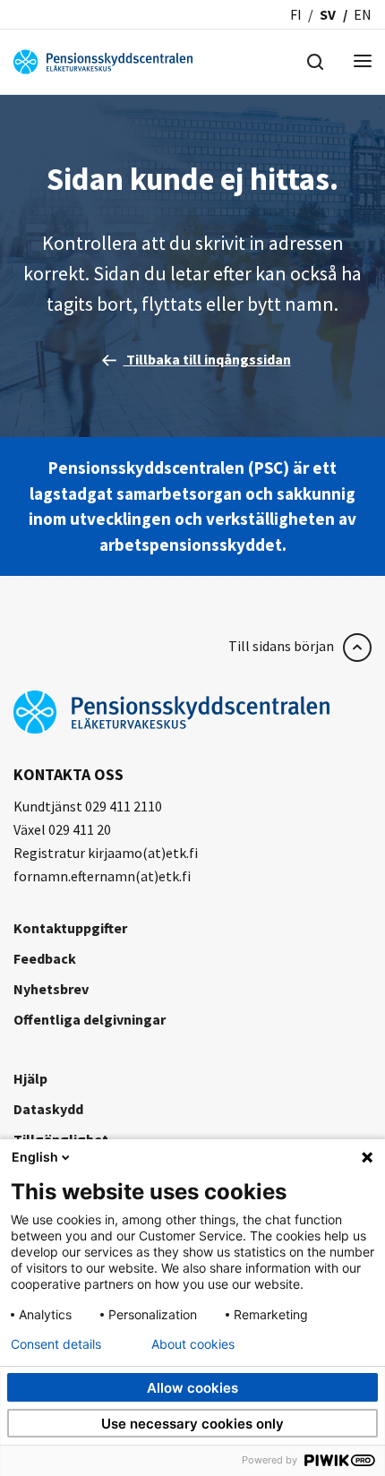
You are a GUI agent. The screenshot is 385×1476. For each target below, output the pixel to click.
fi (296, 14)
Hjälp (30, 1078)
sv (328, 14)
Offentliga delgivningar (89, 1019)
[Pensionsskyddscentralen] (102, 60)
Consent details (56, 1344)
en (363, 14)
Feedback (44, 958)
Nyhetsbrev (51, 989)
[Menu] (363, 62)
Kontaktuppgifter (70, 928)
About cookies (193, 1344)
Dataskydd (48, 1109)
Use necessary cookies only (192, 1423)
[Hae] (315, 60)
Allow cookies (192, 1387)
